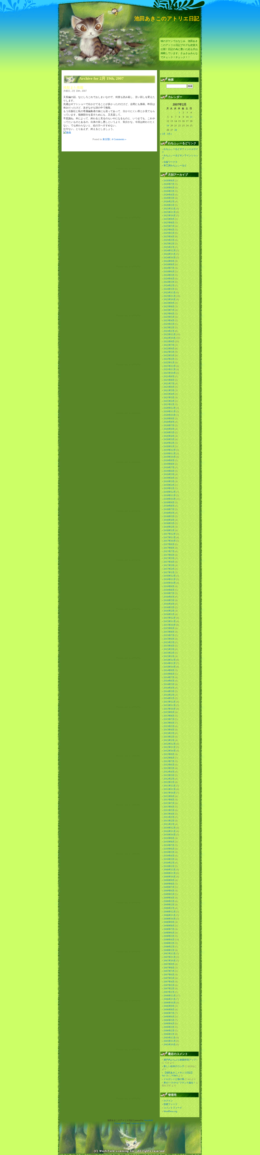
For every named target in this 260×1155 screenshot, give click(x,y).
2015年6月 (169, 638)
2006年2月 (169, 1030)
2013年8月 (169, 715)
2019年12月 (170, 450)
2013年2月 (169, 736)
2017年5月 (169, 558)
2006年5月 (169, 1020)
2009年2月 (169, 904)
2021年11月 (170, 369)
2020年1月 (169, 446)
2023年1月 (169, 331)
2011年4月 (169, 813)
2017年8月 (169, 547)
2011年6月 (169, 806)
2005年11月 (170, 1041)
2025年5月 (169, 233)
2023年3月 (169, 324)
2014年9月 (169, 670)
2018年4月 (169, 520)
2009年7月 (169, 887)
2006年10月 (170, 1002)
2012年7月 (169, 761)
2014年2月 (169, 694)
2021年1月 (169, 404)
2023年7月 (169, 310)
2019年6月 (169, 471)
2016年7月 (169, 593)
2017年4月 (169, 561)
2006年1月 (169, 1034)
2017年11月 (170, 537)
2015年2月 (169, 652)
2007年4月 (169, 981)
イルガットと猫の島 (174, 1079)
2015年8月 (169, 631)
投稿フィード (170, 1104)
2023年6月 (169, 313)
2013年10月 (170, 708)
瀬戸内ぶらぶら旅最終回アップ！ (181, 1059)
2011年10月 (170, 792)
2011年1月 (169, 824)
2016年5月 (169, 600)
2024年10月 (170, 257)
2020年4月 (169, 436)
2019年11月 (170, 453)
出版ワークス (170, 162)
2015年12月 (170, 617)
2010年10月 (170, 834)
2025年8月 (169, 222)
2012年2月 (169, 778)
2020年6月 (169, 429)
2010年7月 (169, 845)
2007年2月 (169, 988)
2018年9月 (169, 502)
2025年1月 (169, 247)
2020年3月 (169, 439)
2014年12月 (170, 660)
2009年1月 (169, 908)
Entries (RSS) (120, 1123)
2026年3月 (169, 198)
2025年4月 (169, 236)
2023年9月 (169, 303)
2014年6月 (169, 680)
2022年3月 (169, 355)
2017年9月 (169, 544)
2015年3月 (169, 649)
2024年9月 (169, 261)
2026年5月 (169, 191)
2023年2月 (169, 327)
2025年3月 (169, 240)
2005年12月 (170, 1037)
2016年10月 (170, 582)
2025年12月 (170, 208)
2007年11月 (170, 957)
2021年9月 (169, 376)
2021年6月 (169, 387)
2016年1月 (169, 614)
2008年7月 (169, 929)
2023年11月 (170, 296)
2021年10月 (170, 373)
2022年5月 (169, 352)
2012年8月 (169, 757)
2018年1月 (169, 530)
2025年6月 (169, 229)
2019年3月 (169, 481)
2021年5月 (169, 390)
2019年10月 (170, 456)
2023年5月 (169, 317)
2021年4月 (169, 394)
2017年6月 (169, 555)
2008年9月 (169, 922)
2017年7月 (169, 551)
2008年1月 (169, 950)
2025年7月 (169, 226)
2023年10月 (170, 299)
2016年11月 (170, 579)
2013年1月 (169, 740)
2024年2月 (169, 285)
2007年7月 (169, 971)
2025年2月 (169, 243)
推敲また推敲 (73, 87)
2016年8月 (169, 590)
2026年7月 (169, 184)
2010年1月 (169, 866)
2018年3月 (169, 523)
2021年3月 (169, 397)
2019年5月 (169, 474)
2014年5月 (169, 684)
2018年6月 (169, 513)
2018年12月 (170, 491)
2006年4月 (169, 1023)
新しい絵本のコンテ (174, 1066)
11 (191, 117)
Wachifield (148, 1120)
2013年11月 (170, 705)
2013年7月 (169, 719)
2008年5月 (169, 936)
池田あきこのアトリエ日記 (166, 18)
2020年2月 (169, 443)
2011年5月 (169, 810)
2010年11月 (170, 831)
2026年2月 (169, 201)
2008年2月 (169, 946)
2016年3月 (169, 607)
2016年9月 (169, 586)
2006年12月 (170, 995)
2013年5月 (169, 726)
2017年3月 (169, 565)
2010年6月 (169, 848)
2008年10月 (170, 918)
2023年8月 (169, 306)
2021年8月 (169, 380)
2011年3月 (169, 817)
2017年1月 (169, 572)
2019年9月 (169, 460)
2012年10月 (170, 750)
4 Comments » (119, 139)
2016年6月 (169, 596)
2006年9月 (169, 1006)
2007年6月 (169, 974)
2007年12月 (170, 953)
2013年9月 (169, 712)
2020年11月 (170, 411)
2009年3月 (169, 901)
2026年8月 (169, 180)
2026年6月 (169, 187)
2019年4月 (169, 478)
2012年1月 (169, 782)
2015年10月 (170, 625)
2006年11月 (170, 999)
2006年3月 (169, 1027)
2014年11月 (170, 663)
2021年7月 (169, 383)
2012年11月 (170, 747)
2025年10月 (170, 215)
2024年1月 (169, 289)
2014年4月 (169, 687)
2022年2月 (169, 359)
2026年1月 (169, 205)
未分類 (106, 139)
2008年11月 (170, 915)
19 (168, 125)
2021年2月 (169, 401)
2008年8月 (169, 925)
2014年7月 (169, 677)
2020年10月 (170, 415)
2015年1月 (169, 656)
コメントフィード (173, 1107)
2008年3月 (169, 943)
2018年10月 (170, 499)
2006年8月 (169, 1009)
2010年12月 (170, 827)
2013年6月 (169, 722)
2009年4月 (169, 897)
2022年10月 (170, 338)
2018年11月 (170, 495)
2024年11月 (170, 254)
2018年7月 (169, 509)
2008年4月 (169, 939)
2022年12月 (170, 334)
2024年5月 (169, 275)
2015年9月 (169, 628)
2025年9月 (169, 219)
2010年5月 (169, 852)
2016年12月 (170, 575)
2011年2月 (169, 820)
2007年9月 (169, 964)
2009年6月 (169, 890)
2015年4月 (169, 645)
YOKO (174, 1075)
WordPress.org (170, 1111)
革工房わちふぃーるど (175, 165)
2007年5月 (169, 978)
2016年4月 (169, 604)
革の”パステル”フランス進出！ (180, 1082)
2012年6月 (169, 764)
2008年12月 (170, 911)
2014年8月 (169, 673)
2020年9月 (169, 418)
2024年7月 (169, 268)
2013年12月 (170, 701)
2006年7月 (169, 1013)
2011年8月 (169, 799)
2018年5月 (169, 516)
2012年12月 (170, 743)
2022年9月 (169, 341)
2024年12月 (170, 250)
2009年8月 (169, 883)
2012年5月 (169, 768)
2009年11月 (170, 873)
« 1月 (162, 134)
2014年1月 (169, 698)
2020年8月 (169, 422)
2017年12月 (170, 534)
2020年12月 (170, 408)
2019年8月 (169, 464)
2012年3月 (169, 775)
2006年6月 (169, 1016)
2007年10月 (170, 960)
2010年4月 (169, 855)
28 (175, 130)
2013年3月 (169, 733)
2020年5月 (169, 432)
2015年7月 (169, 635)
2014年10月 (170, 666)
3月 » (169, 134)
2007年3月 (169, 985)
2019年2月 (169, 485)
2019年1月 (169, 488)
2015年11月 (170, 621)
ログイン (168, 1100)
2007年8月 (169, 967)
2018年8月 (169, 505)
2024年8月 (169, 264)
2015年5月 (169, 642)
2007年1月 (169, 992)
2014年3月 (169, 691)
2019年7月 (169, 467)
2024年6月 (169, 271)
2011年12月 (170, 785)
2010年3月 (169, 859)
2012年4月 (169, 771)
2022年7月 (169, 345)
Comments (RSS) (137, 1123)
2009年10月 (170, 876)
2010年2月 (169, 862)
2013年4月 (169, 729)
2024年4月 (169, 278)
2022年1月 (169, 362)
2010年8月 (169, 841)
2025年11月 (170, 212)
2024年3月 (169, 282)
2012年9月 (169, 754)
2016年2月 (169, 610)
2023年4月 (169, 320)
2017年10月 (170, 540)
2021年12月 (170, 366)
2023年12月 (170, 292)
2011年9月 (169, 796)
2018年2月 (169, 526)
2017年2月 (169, 569)
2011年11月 (170, 789)
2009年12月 (170, 869)
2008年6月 (169, 932)
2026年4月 (169, 194)
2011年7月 (169, 803)
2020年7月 (169, 425)
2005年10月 (170, 1044)
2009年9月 (169, 880)
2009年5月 (169, 894)
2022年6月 (169, 348)
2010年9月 (169, 838)
